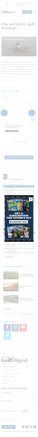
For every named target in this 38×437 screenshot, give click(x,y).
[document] (19, 218)
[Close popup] (31, 199)
